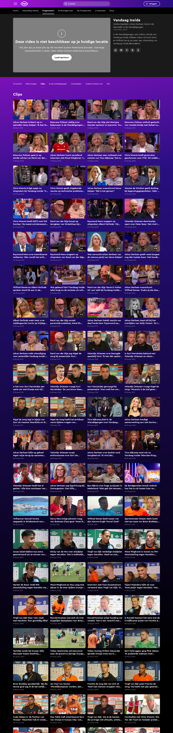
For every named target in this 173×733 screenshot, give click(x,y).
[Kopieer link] (138, 50)
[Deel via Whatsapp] (115, 50)
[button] (15, 3)
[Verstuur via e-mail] (121, 50)
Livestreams (100, 11)
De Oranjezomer (84, 11)
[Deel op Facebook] (127, 50)
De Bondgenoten (65, 11)
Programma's (48, 11)
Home (15, 11)
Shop (111, 11)
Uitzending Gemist (30, 11)
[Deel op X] (132, 50)
